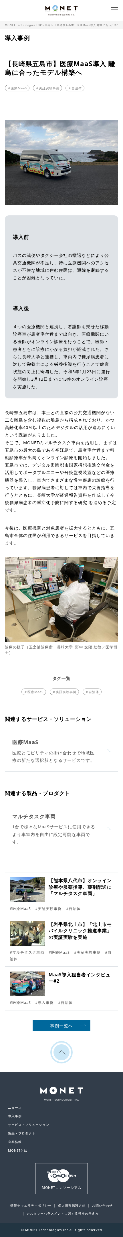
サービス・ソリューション (28, 1124)
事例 (48, 25)
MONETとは (17, 1150)
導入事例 (15, 1116)
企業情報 (15, 1141)
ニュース (15, 1107)
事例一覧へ (61, 1025)
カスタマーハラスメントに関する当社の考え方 (63, 1213)
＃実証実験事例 (47, 88)
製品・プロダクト (21, 1133)
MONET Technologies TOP (23, 25)
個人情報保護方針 (72, 1205)
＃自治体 (75, 88)
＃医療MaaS (17, 88)
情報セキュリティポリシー (30, 1205)
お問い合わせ (102, 1205)
